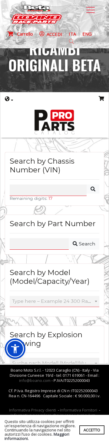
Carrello (23, 34)
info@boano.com (35, 380)
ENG (87, 34)
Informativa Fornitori (78, 410)
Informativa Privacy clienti (32, 410)
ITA (72, 34)
